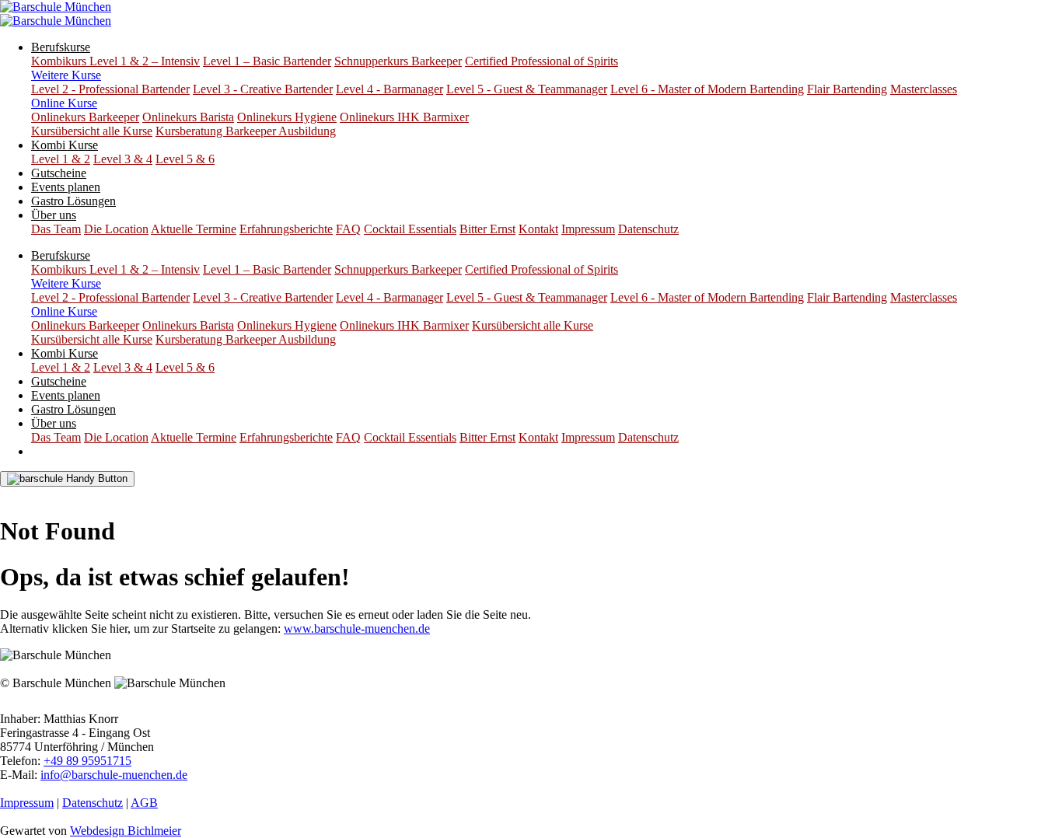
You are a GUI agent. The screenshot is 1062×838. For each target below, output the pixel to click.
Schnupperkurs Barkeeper (398, 61)
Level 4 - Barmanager (389, 89)
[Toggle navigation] (67, 479)
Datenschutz (648, 229)
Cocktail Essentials (410, 229)
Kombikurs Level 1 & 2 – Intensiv (115, 61)
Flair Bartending (847, 89)
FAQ (348, 229)
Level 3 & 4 (122, 159)
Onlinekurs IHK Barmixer (404, 117)
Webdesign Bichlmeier (125, 830)
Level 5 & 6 (185, 159)
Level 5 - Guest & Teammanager (526, 89)
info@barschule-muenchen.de (113, 774)
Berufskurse (60, 47)
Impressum (588, 229)
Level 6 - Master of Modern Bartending (707, 89)
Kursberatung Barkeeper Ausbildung (245, 131)
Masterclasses (923, 89)
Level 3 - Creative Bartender (263, 89)
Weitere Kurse (66, 75)
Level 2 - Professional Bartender (110, 89)
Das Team (56, 229)
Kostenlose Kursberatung (74, 493)
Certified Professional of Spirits (541, 61)
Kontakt (538, 229)
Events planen (65, 187)
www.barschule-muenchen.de (357, 628)
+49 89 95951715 (87, 760)
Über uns (53, 215)
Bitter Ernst (487, 229)
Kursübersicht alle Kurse (91, 131)
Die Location (116, 229)
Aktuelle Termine (193, 229)
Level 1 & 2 (60, 159)
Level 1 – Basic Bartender (267, 61)
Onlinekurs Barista (188, 117)
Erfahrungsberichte (286, 229)
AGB (144, 802)
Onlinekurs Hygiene (287, 117)
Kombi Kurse (64, 145)
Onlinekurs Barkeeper (85, 117)
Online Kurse (64, 103)
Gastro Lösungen (73, 201)
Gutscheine (58, 173)
